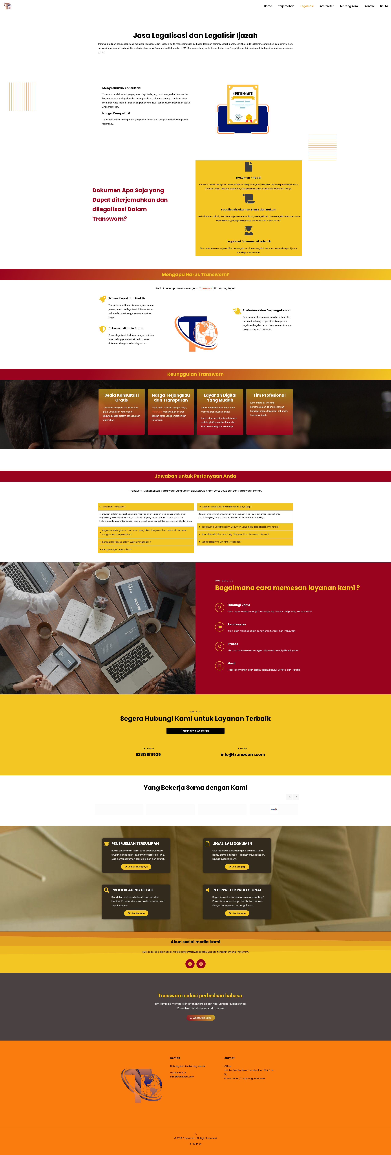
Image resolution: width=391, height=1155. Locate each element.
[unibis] (119, 809)
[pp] (274, 809)
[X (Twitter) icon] (194, 1143)
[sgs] (222, 809)
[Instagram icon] (200, 1143)
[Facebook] (190, 963)
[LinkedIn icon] (197, 1143)
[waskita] (171, 809)
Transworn (205, 288)
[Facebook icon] (191, 1143)
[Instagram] (201, 963)
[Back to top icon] (195, 1134)
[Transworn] (7, 6)
